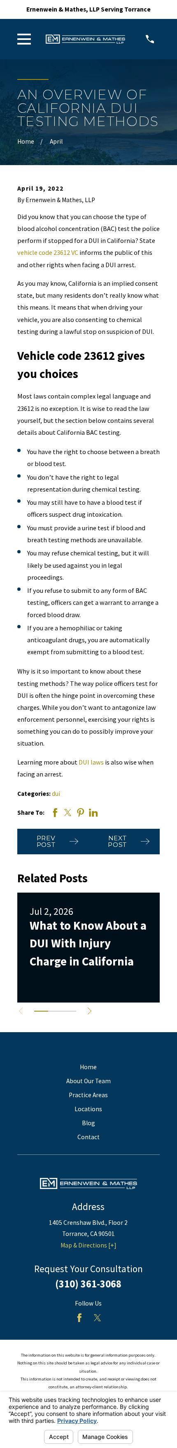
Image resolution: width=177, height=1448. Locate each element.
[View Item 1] (41, 1011)
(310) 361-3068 (88, 1284)
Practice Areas (88, 1095)
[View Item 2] (55, 1011)
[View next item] (89, 1010)
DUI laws (91, 762)
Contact (88, 1137)
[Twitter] (97, 1317)
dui (56, 793)
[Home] (85, 39)
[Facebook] (79, 1317)
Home (88, 1067)
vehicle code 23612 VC (47, 252)
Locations (88, 1109)
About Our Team (88, 1081)
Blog (88, 1123)
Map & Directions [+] (88, 1245)
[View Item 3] (69, 1011)
